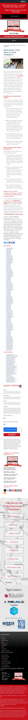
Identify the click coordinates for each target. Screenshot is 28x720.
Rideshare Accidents (10, 372)
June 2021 (8, 265)
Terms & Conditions (13, 448)
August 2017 (9, 317)
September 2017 (9, 316)
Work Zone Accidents (10, 380)
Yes (5, 424)
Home (5, 45)
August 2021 (9, 263)
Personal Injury (9, 370)
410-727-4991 (14, 33)
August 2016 (9, 330)
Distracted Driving (10, 361)
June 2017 (8, 320)
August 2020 (9, 276)
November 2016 (9, 327)
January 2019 (9, 298)
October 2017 (9, 315)
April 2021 (8, 267)
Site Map (2, 705)
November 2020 (9, 273)
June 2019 (8, 292)
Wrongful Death (9, 381)
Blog (8, 45)
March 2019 (8, 296)
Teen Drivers (9, 376)
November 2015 (9, 340)
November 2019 (9, 287)
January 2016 (9, 338)
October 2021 (9, 260)
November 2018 (9, 300)
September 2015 (9, 343)
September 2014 (9, 348)
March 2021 (8, 268)
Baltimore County (14, 533)
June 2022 (8, 251)
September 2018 (9, 303)
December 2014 (9, 345)
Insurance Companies (11, 365)
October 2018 (9, 301)
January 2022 (9, 257)
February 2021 (9, 269)
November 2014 (9, 346)
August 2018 (9, 304)
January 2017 (9, 324)
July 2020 (8, 277)
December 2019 (9, 285)
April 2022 (8, 253)
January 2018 (9, 312)
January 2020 (9, 284)
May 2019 (8, 293)
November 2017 (9, 314)
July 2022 (8, 250)
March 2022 (8, 255)
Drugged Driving (9, 363)
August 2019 (9, 290)
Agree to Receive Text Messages (11, 421)
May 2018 (8, 307)
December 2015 (9, 339)
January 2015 (9, 344)
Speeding (8, 375)
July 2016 (8, 331)
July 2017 (8, 319)
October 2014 (9, 347)
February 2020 (9, 283)
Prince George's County (14, 567)
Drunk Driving (9, 364)
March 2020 (8, 282)
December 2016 (9, 325)
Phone (5, 401)
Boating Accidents (10, 359)
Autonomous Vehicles (11, 356)
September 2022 (9, 248)
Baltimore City (14, 525)
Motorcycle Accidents (10, 367)
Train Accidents (9, 377)
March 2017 (8, 322)
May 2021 (8, 266)
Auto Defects (9, 354)
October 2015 (9, 341)
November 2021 (9, 259)
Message (6, 406)
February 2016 (9, 337)
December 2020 (9, 272)
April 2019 (8, 295)
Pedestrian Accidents (10, 369)
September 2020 (9, 275)
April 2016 (8, 335)
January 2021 (9, 271)
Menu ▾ (23, 1)
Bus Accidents (9, 360)
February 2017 (9, 323)
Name (5, 390)
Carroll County (14, 542)
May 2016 (8, 333)
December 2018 (9, 299)
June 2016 (8, 332)
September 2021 (9, 261)
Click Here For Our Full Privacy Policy (8, 708)
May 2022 (8, 252)
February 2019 (9, 297)
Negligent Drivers (10, 368)
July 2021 (8, 264)
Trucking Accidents (10, 378)
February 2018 (9, 311)
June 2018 (8, 306)
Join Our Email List (8, 415)
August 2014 (9, 349)
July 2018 (8, 305)
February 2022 (9, 256)
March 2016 (8, 336)
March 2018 (8, 309)
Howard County (14, 559)
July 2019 (8, 291)
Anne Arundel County (14, 516)
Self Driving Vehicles (10, 373)
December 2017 (9, 313)
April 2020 (8, 281)
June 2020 (8, 279)
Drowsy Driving (9, 362)
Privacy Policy (6, 448)
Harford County (14, 550)
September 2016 (9, 329)
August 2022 (9, 249)
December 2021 (9, 258)
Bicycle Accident (9, 357)
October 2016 (9, 328)
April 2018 (8, 308)
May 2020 (8, 280)
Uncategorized (9, 379)
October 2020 (9, 274)
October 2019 (9, 288)
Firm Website (14, 16)
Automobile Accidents (11, 355)
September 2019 (9, 289)
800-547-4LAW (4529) (5, 679)
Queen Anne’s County (14, 576)
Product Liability (9, 371)
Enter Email (7, 395)
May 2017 (8, 321)
